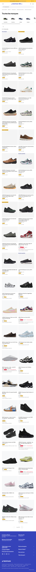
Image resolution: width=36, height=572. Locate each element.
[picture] (10, 39)
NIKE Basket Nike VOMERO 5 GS (8, 492)
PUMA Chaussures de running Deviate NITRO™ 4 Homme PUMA (26, 469)
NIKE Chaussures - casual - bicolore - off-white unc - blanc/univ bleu (9, 418)
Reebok (28, 22)
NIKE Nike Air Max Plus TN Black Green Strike (9, 517)
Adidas (20, 22)
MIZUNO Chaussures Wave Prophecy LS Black (26, 393)
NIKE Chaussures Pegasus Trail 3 (8, 468)
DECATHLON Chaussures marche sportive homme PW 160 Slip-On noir (9, 98)
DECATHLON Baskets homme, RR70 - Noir (25, 270)
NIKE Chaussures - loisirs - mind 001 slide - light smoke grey (9, 368)
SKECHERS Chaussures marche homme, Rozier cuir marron (26, 147)
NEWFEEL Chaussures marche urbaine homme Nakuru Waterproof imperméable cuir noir (26, 219)
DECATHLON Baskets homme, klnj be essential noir (9, 147)
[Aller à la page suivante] (22, 527)
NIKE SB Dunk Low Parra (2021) (24, 317)
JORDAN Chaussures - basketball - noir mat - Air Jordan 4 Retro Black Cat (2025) (26, 443)
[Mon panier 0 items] (33, 4)
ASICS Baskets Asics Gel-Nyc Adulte (25, 342)
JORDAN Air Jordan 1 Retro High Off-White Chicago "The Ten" (25, 244)
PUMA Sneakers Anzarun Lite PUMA (9, 442)
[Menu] (3, 4)
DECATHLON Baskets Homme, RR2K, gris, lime (25, 122)
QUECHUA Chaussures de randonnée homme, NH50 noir (25, 49)
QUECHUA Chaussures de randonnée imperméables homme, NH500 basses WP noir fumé (9, 122)
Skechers (13, 22)
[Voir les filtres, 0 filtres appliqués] (3, 27)
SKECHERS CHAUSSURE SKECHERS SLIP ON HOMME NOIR (9, 270)
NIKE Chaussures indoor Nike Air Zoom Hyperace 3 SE (26, 517)
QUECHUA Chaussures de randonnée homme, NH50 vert (9, 219)
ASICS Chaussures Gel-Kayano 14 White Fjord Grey (26, 493)
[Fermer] (33, 1)
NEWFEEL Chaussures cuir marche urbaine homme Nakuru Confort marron (9, 171)
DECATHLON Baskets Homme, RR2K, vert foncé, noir (25, 74)
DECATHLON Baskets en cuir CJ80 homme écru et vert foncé (25, 98)
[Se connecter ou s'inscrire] (31, 4)
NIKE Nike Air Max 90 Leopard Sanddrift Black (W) (9, 393)
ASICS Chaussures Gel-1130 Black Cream (25, 368)
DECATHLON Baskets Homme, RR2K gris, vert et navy (25, 171)
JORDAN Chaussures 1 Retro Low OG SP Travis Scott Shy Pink (9, 318)
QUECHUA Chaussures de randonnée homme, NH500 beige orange (9, 196)
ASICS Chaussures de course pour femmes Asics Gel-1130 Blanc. (8, 294)
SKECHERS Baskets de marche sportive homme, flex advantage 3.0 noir (26, 196)
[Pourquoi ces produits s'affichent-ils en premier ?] (2, 29)
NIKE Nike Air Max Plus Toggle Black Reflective (25, 294)
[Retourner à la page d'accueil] (17, 3)
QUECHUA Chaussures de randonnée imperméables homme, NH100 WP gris (9, 74)
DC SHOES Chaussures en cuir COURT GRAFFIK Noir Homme (26, 418)
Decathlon (5, 22)
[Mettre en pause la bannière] (32, 1)
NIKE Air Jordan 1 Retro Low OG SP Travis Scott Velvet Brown (9, 343)
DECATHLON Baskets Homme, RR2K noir (9, 48)
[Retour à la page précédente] (14, 527)
